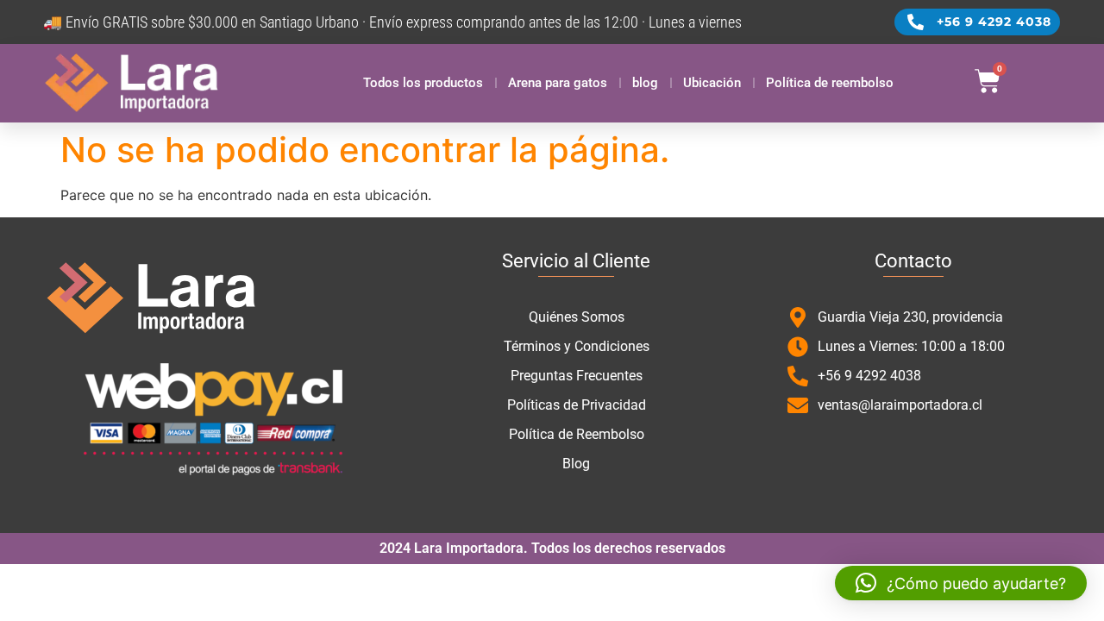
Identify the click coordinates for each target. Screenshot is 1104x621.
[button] (961, 583)
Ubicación (712, 83)
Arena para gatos (557, 83)
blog (645, 83)
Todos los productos (423, 83)
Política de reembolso (830, 83)
